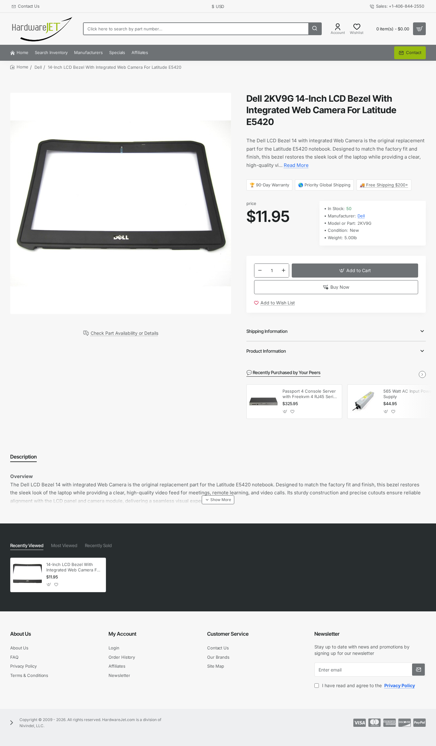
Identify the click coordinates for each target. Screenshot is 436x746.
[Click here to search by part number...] (314, 29)
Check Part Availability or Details (124, 333)
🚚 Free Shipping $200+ (384, 184)
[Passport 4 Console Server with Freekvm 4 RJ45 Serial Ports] (263, 401)
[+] (283, 270)
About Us (20, 634)
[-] (259, 270)
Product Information (266, 351)
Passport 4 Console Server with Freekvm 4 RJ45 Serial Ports (309, 394)
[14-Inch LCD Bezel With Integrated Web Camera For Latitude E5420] (27, 575)
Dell (38, 67)
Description (23, 456)
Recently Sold (98, 545)
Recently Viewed (26, 545)
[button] (355, 270)
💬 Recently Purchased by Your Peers (283, 372)
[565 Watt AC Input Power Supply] (364, 401)
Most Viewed (64, 545)
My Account (122, 634)
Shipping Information (267, 331)
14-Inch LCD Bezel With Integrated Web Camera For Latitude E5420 (73, 567)
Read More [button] (296, 165)
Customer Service (228, 634)
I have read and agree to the (368, 685)
